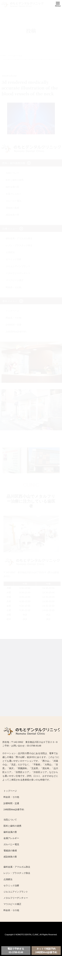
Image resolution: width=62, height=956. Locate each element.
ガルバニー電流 (11, 844)
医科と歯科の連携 (12, 826)
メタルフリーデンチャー (15, 898)
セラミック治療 (11, 885)
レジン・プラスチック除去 (16, 873)
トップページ (10, 791)
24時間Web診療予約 (13, 809)
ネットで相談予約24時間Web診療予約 (46, 950)
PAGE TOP (55, 935)
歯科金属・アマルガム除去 (16, 867)
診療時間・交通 (11, 803)
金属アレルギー (11, 838)
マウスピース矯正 (12, 904)
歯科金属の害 (10, 832)
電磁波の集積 (10, 850)
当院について (10, 819)
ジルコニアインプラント (15, 891)
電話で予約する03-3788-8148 (15, 950)
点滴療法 (7, 879)
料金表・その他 (11, 797)
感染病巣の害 (10, 856)
